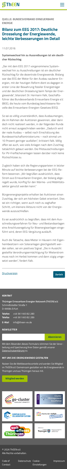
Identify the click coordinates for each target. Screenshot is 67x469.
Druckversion (10, 273)
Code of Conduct (6, 462)
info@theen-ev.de (22, 322)
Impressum (59, 461)
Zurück (59, 274)
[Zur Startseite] (10, 4)
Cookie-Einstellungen (40, 462)
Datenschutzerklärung (13, 350)
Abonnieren (55, 337)
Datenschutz (24, 461)
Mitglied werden (14, 378)
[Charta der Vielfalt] (50, 415)
